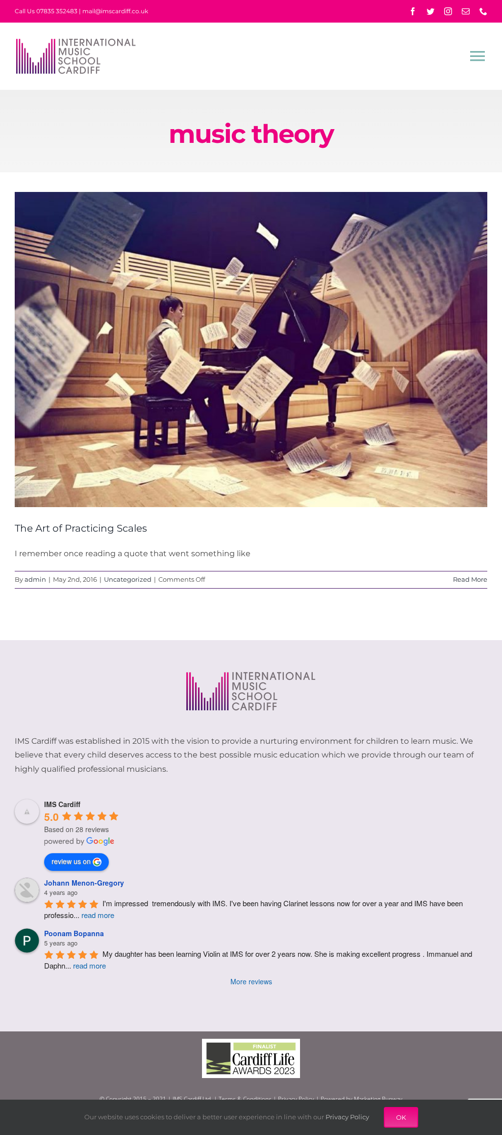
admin (35, 579)
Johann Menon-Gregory (84, 883)
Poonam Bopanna (74, 933)
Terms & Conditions (245, 1099)
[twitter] (430, 11)
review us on (71, 861)
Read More (470, 579)
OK (401, 1117)
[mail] (466, 11)
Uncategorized (127, 579)
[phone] (483, 11)
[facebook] (413, 11)
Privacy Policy (296, 1099)
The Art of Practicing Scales (81, 528)
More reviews (251, 981)
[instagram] (448, 11)
